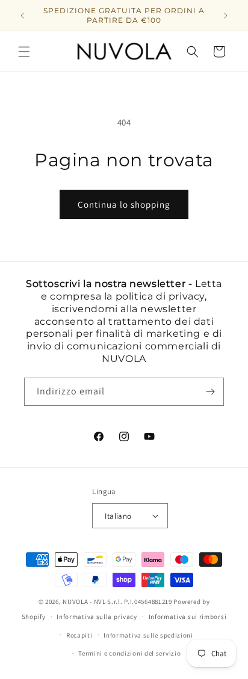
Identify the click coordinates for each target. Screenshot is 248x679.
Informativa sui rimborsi (188, 616)
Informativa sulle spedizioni (148, 635)
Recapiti (79, 635)
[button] (24, 51)
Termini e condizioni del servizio (129, 653)
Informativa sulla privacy (97, 616)
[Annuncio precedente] (22, 15)
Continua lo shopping (124, 204)
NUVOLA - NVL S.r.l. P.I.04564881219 (117, 601)
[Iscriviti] (210, 392)
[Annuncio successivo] (225, 15)
